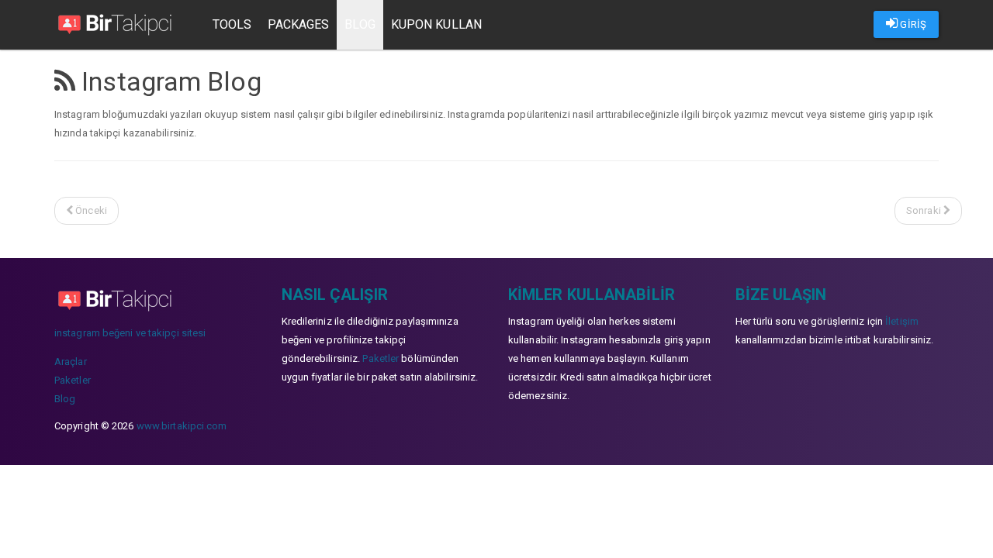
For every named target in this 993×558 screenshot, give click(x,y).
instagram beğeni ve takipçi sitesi (130, 333)
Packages (299, 24)
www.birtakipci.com (182, 426)
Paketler (72, 380)
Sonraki (924, 210)
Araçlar (70, 361)
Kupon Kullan (436, 24)
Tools (232, 24)
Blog (359, 24)
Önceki (90, 210)
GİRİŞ (912, 24)
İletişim (902, 321)
